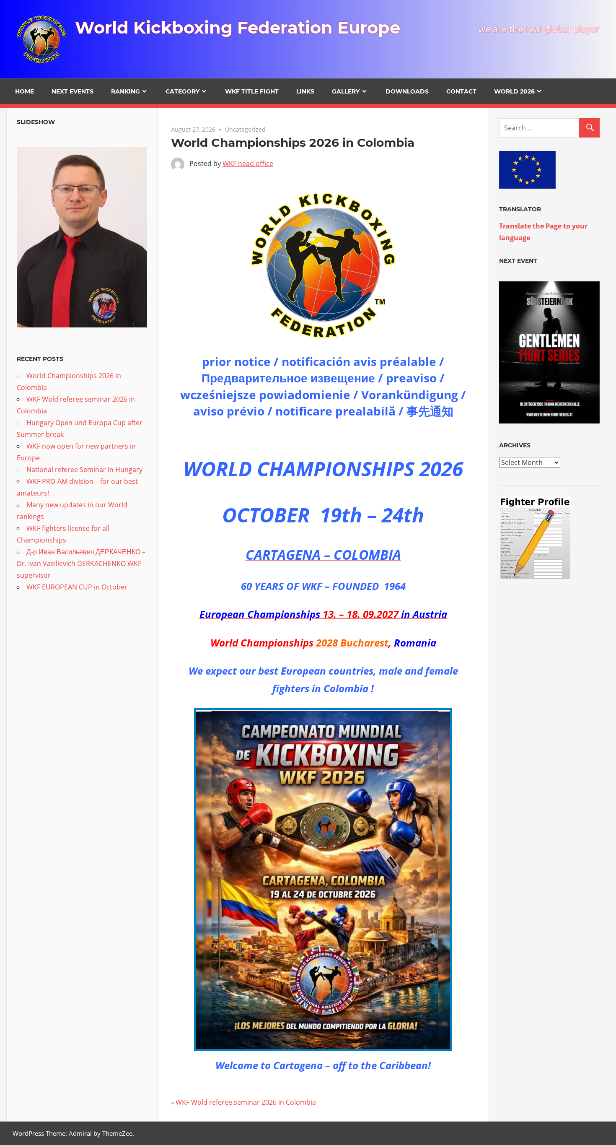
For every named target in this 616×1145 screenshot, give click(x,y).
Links (305, 91)
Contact (461, 91)
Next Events (72, 91)
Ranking (125, 91)
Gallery (346, 91)
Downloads (407, 91)
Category (182, 91)
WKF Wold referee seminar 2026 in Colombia (245, 1102)
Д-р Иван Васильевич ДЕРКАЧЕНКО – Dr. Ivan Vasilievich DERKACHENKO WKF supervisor (81, 563)
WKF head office (248, 163)
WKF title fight (252, 91)
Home (24, 91)
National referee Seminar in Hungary (84, 469)
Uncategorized (245, 129)
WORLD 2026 (514, 91)
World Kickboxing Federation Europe (237, 27)
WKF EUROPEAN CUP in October (76, 587)
